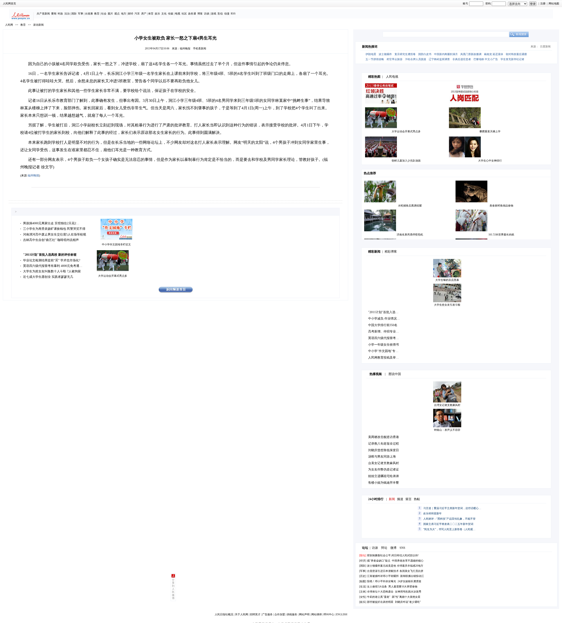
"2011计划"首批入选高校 (385, 312)
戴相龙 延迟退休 (493, 54)
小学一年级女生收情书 (383, 344)
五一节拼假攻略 (375, 59)
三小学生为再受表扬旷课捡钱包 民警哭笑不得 (54, 228)
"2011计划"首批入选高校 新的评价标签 (50, 254)
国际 (74, 13)
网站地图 (554, 3)
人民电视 (392, 76)
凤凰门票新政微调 (470, 54)
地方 (123, 13)
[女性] (362, 596)
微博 (393, 547)
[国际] (362, 565)
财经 (130, 13)
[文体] (362, 591)
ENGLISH (341, 614)
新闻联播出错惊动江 (412, 576)
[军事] (362, 571)
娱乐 (157, 13)
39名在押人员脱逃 (415, 59)
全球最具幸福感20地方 (410, 565)
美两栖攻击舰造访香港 (383, 437)
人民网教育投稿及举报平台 (386, 357)
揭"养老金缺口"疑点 (378, 560)
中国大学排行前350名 (382, 325)
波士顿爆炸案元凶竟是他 (381, 565)
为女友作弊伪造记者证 (383, 469)
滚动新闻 (38, 24)
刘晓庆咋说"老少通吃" (408, 601)
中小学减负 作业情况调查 (385, 318)
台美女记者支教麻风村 (383, 463)
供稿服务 (292, 614)
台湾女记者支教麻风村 (447, 405)
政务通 (192, 13)
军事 (80, 13)
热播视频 (375, 374)
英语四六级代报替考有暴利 (386, 338)
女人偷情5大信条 (377, 586)
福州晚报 (185, 48)
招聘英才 (255, 614)
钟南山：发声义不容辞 (447, 429)
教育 (96, 13)
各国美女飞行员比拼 (411, 571)
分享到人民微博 (173, 589)
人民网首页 (9, 3)
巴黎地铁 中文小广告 (486, 59)
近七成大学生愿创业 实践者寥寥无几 (48, 276)
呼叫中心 (329, 614)
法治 (67, 13)
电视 (177, 13)
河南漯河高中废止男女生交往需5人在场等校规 (54, 234)
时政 (60, 13)
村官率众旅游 (394, 59)
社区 (184, 13)
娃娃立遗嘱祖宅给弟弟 (383, 476)
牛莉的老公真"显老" (378, 596)
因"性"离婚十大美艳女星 (406, 596)
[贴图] (362, 581)
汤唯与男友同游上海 (382, 456)
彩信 (220, 13)
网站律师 (316, 614)
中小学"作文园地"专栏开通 (386, 351)
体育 (150, 13)
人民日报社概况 (224, 614)
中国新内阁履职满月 (446, 54)
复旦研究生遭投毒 (405, 54)
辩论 (384, 547)
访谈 (206, 13)
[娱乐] (362, 601)
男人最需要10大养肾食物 (402, 586)
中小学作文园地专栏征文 (116, 244)
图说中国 (395, 374)
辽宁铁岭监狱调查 (439, 59)
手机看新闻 (199, 48)
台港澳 (89, 13)
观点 (117, 13)
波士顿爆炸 (385, 54)
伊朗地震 (371, 54)
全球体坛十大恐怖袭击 (380, 591)
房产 (143, 13)
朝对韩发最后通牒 (516, 54)
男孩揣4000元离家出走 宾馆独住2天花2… (51, 223)
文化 (164, 13)
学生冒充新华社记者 (512, 59)
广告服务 (267, 614)
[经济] (362, 560)
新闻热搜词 (369, 46)
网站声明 (304, 614)
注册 (543, 3)
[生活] (362, 586)
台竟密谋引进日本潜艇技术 (383, 571)
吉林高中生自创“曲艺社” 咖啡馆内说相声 (51, 240)
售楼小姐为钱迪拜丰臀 (383, 482)
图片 (110, 13)
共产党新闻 (43, 13)
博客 (200, 13)
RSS (233, 13)
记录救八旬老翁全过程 (383, 443)
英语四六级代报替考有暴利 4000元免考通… (52, 266)
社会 (103, 13)
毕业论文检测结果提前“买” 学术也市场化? (51, 260)
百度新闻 (545, 46)
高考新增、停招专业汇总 (385, 331)
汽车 (137, 13)
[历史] (362, 576)
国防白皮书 (424, 54)
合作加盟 (279, 614)
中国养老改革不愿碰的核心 (407, 560)
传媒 (170, 13)
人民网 (9, 24)
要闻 (53, 13)
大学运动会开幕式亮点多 (112, 275)
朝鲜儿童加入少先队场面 (406, 160)
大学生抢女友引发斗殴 (447, 304)
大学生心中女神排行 (490, 160)
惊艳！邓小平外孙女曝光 (381, 581)
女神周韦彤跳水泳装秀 (408, 591)
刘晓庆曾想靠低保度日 (383, 450)
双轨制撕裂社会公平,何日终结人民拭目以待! (393, 555)
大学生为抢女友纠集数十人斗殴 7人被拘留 (52, 271)
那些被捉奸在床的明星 (380, 601)
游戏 (213, 13)
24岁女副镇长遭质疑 (409, 581)
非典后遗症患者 (461, 59)
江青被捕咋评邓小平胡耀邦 (383, 576)
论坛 (365, 547)
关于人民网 (241, 614)
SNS (402, 547)
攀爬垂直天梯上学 (490, 131)
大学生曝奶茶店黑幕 (447, 280)
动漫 (226, 13)
